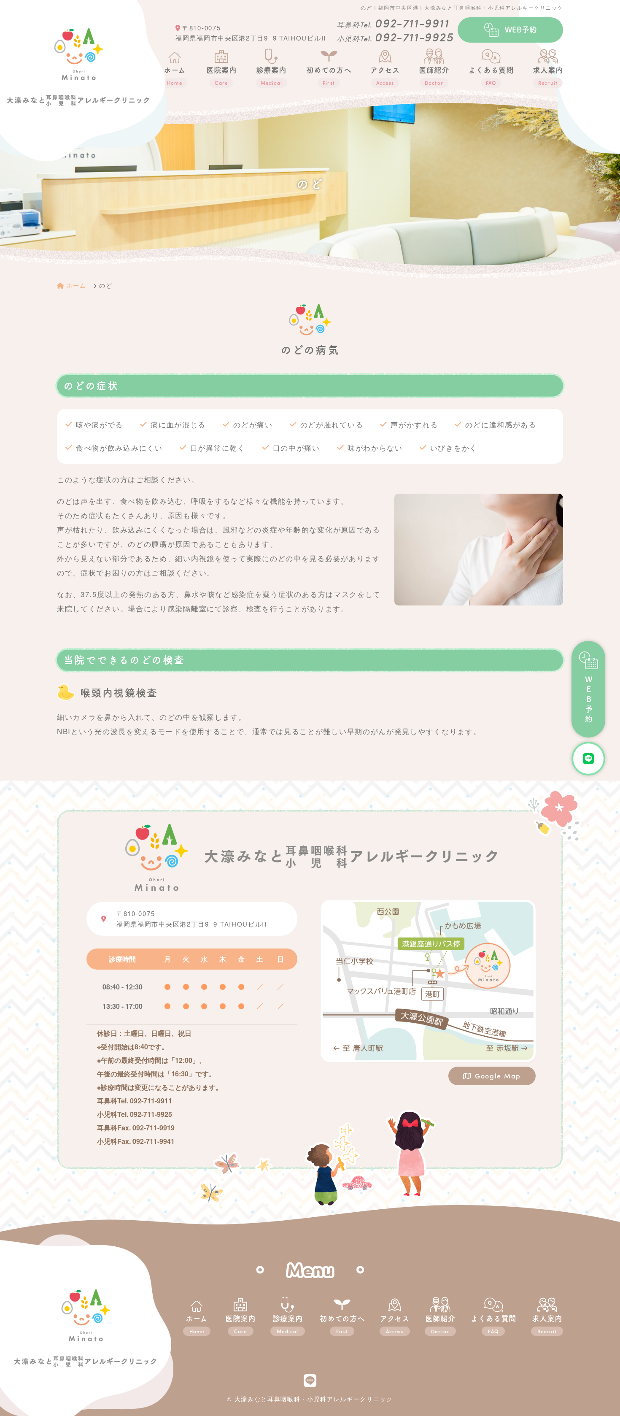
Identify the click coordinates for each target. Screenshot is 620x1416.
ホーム (175, 76)
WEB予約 (521, 29)
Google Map (498, 1075)
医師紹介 (434, 76)
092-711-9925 (414, 36)
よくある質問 (491, 76)
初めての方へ (328, 76)
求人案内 (548, 76)
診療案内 (287, 1325)
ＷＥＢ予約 (589, 700)
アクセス (385, 76)
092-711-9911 (412, 22)
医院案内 (221, 76)
